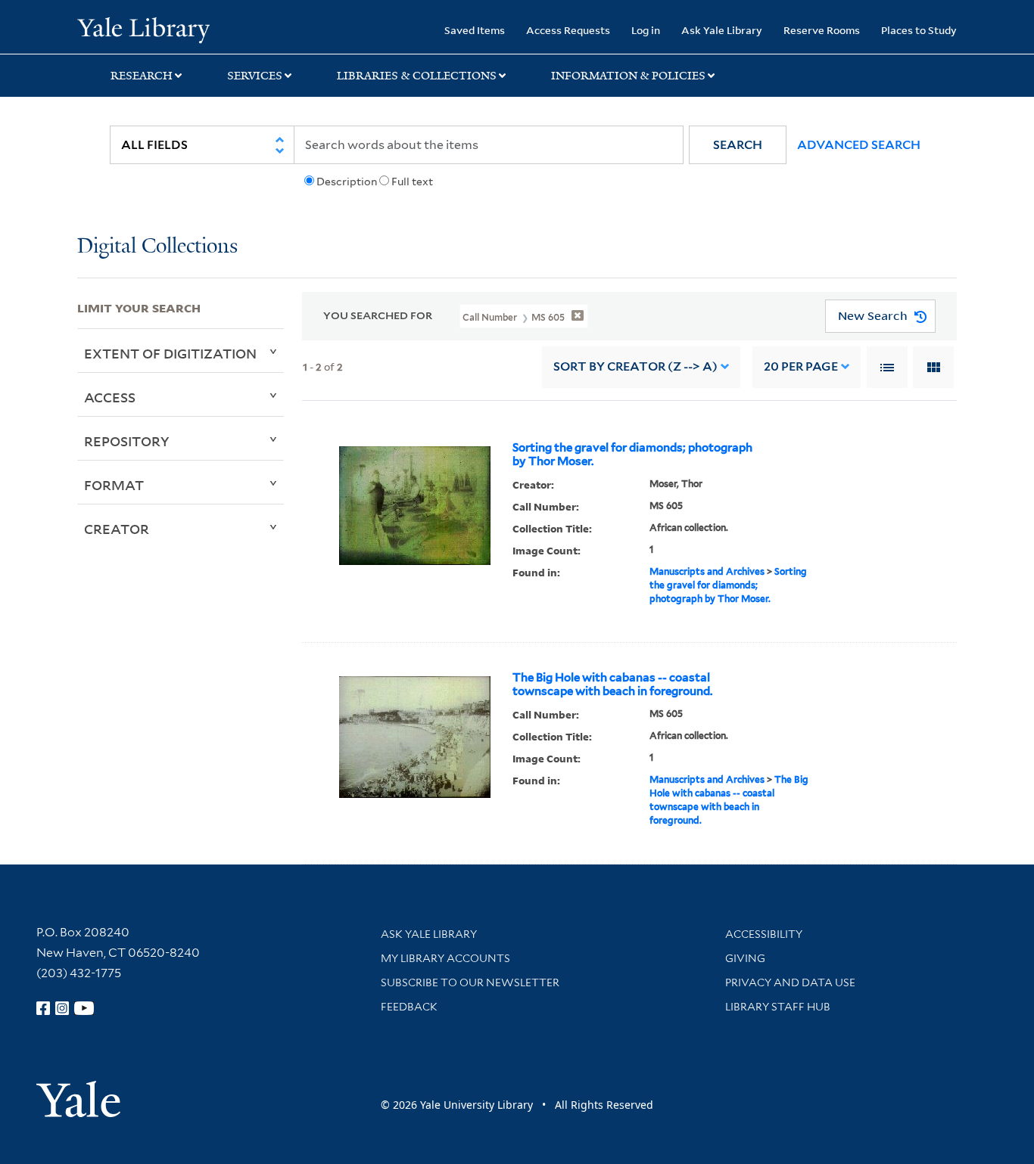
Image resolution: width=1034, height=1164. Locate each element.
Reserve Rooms (821, 30)
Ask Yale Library (721, 30)
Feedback (409, 1007)
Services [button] (254, 75)
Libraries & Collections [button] (417, 75)
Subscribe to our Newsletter (470, 982)
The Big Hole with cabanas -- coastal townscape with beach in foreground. (612, 684)
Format (114, 485)
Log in (645, 30)
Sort (635, 366)
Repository (127, 441)
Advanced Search (858, 145)
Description (346, 181)
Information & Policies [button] (628, 75)
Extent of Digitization (170, 353)
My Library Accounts (445, 958)
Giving (745, 958)
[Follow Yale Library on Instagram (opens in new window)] (62, 1008)
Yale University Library (143, 29)
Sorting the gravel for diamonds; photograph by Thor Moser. (632, 454)
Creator (116, 529)
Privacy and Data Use (790, 982)
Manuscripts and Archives (707, 571)
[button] (737, 145)
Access (109, 397)
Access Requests (568, 30)
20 (801, 366)
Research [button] (142, 75)
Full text (412, 181)
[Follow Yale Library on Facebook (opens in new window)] (43, 1008)
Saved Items (474, 30)
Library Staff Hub (777, 1007)
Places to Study (919, 30)
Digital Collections (157, 247)
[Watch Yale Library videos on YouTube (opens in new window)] (84, 1008)
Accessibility (763, 934)
